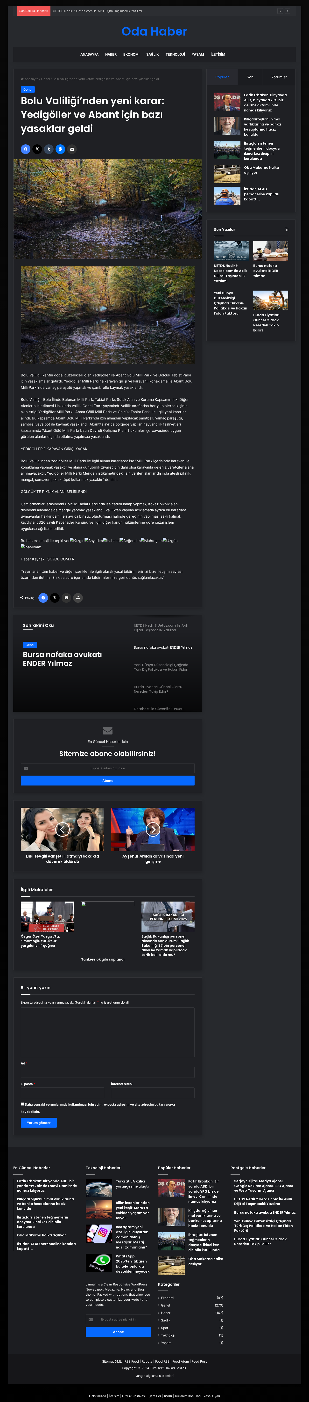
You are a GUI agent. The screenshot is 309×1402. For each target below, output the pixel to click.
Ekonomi (131, 54)
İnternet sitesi (122, 1084)
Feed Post (199, 1361)
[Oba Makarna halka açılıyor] (227, 174)
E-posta (28, 1084)
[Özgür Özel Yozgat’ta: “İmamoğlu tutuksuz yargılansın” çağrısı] (47, 917)
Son (250, 77)
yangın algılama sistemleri (154, 1376)
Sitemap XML (112, 1361)
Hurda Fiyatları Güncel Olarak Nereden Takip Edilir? (266, 323)
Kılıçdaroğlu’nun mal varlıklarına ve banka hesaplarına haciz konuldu (262, 127)
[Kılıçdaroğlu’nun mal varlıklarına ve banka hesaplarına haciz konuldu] (227, 126)
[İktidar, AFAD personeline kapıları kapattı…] (227, 196)
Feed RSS (162, 1361)
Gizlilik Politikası (134, 1396)
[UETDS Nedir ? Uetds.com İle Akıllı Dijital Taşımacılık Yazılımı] (231, 251)
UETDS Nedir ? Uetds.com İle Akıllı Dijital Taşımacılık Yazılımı (230, 273)
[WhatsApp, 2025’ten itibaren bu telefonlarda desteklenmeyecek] (99, 1263)
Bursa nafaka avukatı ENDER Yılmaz (79, 11)
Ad (24, 1063)
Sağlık (152, 54)
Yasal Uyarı (212, 1396)
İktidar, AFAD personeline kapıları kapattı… (261, 194)
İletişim (218, 54)
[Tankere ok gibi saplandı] (107, 928)
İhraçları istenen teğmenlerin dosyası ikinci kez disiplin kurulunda (262, 151)
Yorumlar (279, 77)
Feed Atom (180, 1361)
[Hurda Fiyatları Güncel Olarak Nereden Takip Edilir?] (270, 300)
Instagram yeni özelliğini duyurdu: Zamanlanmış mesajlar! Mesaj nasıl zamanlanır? (132, 1237)
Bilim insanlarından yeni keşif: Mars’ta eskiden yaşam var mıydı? (133, 1210)
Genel (45, 79)
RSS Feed (132, 1361)
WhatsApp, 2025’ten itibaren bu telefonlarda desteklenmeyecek (132, 1264)
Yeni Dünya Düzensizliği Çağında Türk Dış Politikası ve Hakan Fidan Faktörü (72, 659)
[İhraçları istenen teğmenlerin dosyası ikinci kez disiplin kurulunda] (227, 150)
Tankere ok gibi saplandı (103, 959)
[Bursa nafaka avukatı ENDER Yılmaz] (270, 251)
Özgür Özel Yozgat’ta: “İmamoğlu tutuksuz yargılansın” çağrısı (40, 941)
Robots (147, 1361)
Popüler (222, 77)
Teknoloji (175, 54)
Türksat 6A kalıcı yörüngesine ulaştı (132, 1184)
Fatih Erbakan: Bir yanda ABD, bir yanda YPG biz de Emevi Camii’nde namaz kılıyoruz (265, 103)
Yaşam (198, 54)
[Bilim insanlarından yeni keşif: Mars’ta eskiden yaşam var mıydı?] (99, 1209)
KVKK (168, 1396)
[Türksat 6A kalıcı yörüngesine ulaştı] (99, 1188)
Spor (164, 1328)
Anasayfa (89, 54)
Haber (111, 54)
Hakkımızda (97, 1396)
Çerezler (154, 1396)
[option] (107, 663)
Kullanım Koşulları (188, 1396)
